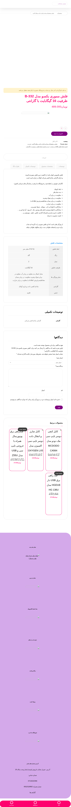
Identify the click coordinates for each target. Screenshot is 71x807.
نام (62, 390)
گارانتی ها (32, 792)
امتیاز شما (60, 358)
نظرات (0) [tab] (16, 166)
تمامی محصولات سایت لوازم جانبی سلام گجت (44, 144)
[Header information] (9, 3)
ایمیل (43, 390)
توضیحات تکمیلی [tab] (30, 166)
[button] (54, 4)
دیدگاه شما (59, 366)
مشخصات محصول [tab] (47, 166)
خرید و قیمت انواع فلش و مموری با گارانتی (38, 146)
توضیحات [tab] (61, 166)
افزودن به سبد (58, 133)
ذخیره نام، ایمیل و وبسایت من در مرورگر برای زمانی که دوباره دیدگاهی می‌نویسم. (35, 399)
